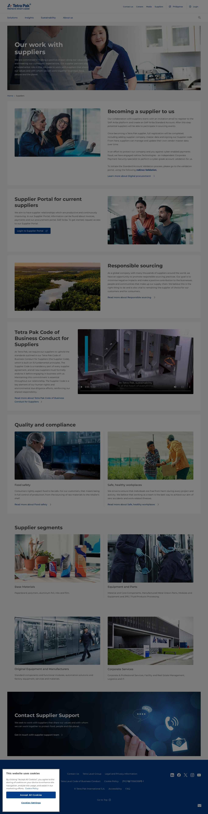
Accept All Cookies (31, 795)
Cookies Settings (31, 803)
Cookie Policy (31, 788)
